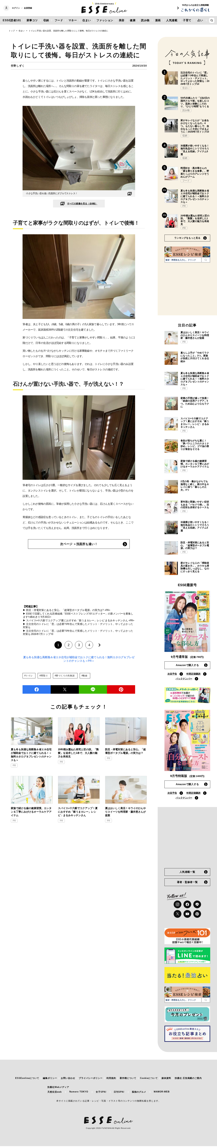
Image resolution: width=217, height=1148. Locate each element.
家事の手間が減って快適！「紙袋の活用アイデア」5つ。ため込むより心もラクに (195, 402)
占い (200, 20)
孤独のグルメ (139, 1092)
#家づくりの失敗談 (65, 675)
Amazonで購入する (187, 665)
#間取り (44, 675)
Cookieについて (149, 1078)
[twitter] (65, 689)
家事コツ (32, 20)
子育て (187, 20)
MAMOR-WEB (162, 1091)
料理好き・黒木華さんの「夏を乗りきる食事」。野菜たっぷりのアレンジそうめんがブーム (195, 172)
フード (59, 20)
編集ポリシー (50, 1078)
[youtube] (187, 914)
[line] (93, 689)
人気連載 (171, 20)
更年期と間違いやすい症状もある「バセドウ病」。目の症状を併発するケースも (195, 504)
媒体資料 (166, 1078)
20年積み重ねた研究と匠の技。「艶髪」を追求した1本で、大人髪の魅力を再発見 (78, 753)
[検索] (206, 260)
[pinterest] (197, 914)
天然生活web (54, 1092)
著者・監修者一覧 (187, 882)
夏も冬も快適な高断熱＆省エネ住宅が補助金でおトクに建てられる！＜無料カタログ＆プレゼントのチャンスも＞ (31, 754)
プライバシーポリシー (91, 1078)
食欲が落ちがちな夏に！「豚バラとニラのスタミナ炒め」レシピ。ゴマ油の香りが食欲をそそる (195, 444)
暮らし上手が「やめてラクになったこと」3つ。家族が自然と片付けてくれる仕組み (195, 357)
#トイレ (28, 675)
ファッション (104, 20)
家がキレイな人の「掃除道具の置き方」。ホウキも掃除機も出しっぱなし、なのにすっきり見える (195, 567)
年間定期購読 (193, 673)
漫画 (158, 20)
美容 (121, 20)
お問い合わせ (68, 1078)
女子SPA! (101, 1092)
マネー (72, 20)
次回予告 (172, 673)
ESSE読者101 (12, 20)
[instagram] (177, 904)
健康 (132, 20)
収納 (46, 20)
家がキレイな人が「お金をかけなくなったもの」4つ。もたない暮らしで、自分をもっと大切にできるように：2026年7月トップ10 (195, 126)
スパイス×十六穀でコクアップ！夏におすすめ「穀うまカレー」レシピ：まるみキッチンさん (78, 812)
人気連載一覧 (187, 871)
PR (14, 765)
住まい (86, 20)
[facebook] (37, 689)
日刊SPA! (119, 1092)
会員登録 (28, 8)
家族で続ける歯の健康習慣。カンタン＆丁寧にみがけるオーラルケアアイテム (31, 812)
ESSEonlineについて (27, 1078)
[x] (177, 914)
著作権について (128, 1078)
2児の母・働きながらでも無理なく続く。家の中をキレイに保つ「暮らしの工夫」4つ (195, 485)
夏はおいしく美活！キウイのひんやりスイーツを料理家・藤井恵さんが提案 (125, 812)
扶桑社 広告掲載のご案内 (188, 1078)
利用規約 (111, 1078)
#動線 (84, 675)
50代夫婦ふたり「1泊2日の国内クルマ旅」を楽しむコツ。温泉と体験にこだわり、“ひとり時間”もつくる (195, 102)
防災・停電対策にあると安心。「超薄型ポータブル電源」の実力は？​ (125, 751)
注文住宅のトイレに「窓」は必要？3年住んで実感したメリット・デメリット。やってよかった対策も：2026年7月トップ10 (195, 78)
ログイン (16, 8)
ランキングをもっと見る (187, 237)
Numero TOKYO (78, 1091)
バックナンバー (184, 678)
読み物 (145, 20)
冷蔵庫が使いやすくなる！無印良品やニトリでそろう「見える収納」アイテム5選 (195, 149)
